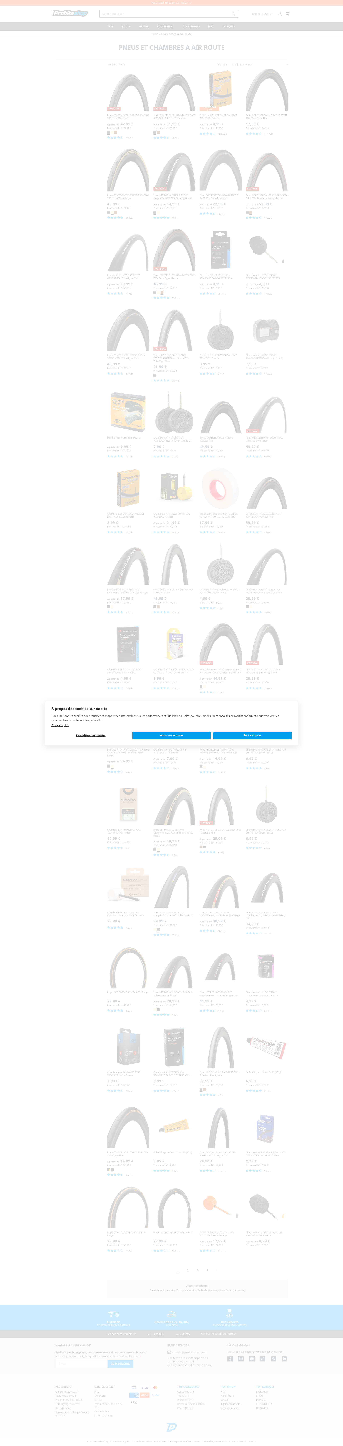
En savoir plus (60, 725)
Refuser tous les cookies (171, 735)
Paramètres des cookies (91, 735)
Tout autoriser (252, 735)
